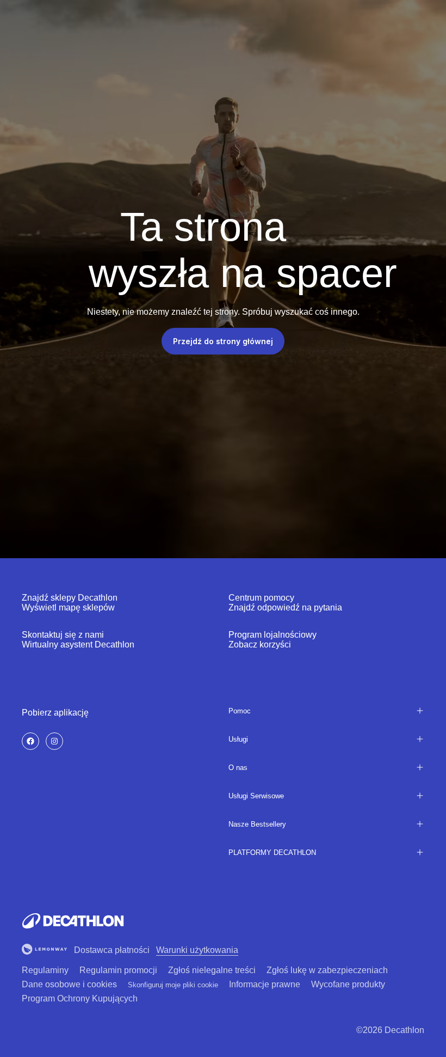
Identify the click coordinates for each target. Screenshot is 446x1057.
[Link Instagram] (54, 741)
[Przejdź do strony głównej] (73, 920)
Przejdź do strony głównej (223, 341)
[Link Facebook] (30, 741)
